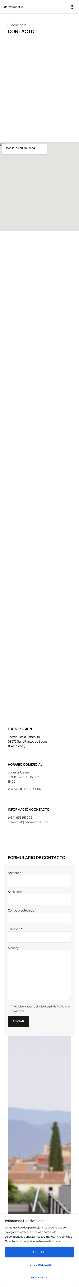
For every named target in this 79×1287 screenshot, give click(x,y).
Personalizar (39, 1264)
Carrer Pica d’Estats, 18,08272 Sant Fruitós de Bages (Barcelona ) (27, 741)
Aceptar (39, 1252)
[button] (72, 6)
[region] (39, 1250)
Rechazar (39, 1277)
